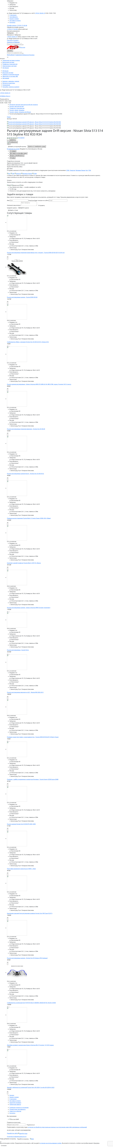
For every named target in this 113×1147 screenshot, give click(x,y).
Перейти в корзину (23, 1139)
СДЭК (67, 170)
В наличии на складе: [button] (13, 149)
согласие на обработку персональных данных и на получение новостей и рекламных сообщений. (57, 1127)
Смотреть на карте (12, 40)
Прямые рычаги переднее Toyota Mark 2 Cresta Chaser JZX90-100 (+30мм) (29, 518)
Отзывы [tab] (12, 158)
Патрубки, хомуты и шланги (10, 87)
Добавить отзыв (13, 210)
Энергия (72, 170)
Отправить (41, 205)
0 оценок (21, 138)
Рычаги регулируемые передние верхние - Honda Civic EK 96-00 (26, 429)
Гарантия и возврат (15, 1102)
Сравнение (18, 55)
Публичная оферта (15, 1104)
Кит (87, 170)
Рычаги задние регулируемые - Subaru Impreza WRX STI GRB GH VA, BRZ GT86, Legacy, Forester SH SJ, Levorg (39, 384)
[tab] (18, 153)
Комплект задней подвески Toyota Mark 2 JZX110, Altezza (24, 563)
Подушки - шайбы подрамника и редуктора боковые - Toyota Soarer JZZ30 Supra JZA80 (32, 779)
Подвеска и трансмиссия (9, 64)
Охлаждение (6, 85)
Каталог (10, 50)
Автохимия (5, 78)
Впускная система (7, 73)
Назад (9, 117)
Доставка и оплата (15, 20)
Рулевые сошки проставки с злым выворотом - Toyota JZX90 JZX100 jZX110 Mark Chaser (33, 737)
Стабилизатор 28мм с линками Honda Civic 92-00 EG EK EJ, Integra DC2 (28, 342)
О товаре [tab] (13, 151)
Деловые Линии (80, 170)
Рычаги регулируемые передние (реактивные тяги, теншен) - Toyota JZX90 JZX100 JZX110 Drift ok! (36, 252)
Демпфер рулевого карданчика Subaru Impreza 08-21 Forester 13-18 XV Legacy (30, 1045)
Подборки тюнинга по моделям (19, 1107)
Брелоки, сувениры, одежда (10, 81)
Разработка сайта (12, 1133)
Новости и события (15, 1111)
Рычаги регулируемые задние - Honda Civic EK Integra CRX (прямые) (27, 958)
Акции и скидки (14, 19)
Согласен (4, 1145)
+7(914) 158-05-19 (40, 13)
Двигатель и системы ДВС (10, 76)
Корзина (31, 55)
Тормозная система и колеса (11, 60)
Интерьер (5, 71)
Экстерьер (5, 68)
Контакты (12, 22)
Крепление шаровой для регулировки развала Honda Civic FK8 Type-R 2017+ (30, 913)
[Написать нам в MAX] (32, 1139)
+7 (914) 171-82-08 (17, 25)
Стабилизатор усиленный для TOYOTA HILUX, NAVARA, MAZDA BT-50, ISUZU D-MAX (31, 1003)
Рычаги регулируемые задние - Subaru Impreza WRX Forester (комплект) (28, 607)
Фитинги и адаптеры (8, 83)
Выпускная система (8, 62)
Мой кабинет (11, 55)
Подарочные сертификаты (17, 1109)
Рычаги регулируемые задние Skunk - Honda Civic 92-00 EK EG (25, 473)
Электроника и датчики (9, 66)
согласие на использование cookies (50, 1143)
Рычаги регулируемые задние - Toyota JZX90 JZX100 (22, 297)
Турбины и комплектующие (10, 74)
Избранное (25, 55)
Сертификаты (13, 17)
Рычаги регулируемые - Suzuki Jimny (18, 650)
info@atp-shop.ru (5, 96)
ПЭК (89, 170)
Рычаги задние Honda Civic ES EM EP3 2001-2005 (21, 824)
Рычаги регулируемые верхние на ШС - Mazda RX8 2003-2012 (25, 692)
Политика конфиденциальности (16, 1136)
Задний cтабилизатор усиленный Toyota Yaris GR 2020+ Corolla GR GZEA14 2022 (30, 1087)
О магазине (12, 15)
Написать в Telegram (13, 42)
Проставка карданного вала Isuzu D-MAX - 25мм (21, 869)
